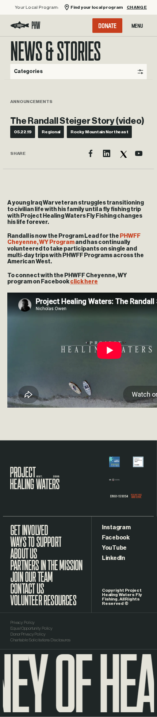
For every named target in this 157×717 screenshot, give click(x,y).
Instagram (116, 527)
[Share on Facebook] (91, 153)
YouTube (114, 548)
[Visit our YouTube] (139, 153)
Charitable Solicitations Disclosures (40, 640)
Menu (137, 25)
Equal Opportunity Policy (31, 628)
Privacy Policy (22, 622)
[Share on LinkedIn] (107, 153)
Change (137, 7)
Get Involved (29, 534)
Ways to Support (35, 545)
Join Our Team (31, 580)
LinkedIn (113, 558)
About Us (23, 557)
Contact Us (27, 592)
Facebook (116, 537)
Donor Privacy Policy (28, 634)
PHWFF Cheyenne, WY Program (74, 239)
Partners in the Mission (46, 569)
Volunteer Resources (43, 604)
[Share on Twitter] (123, 153)
